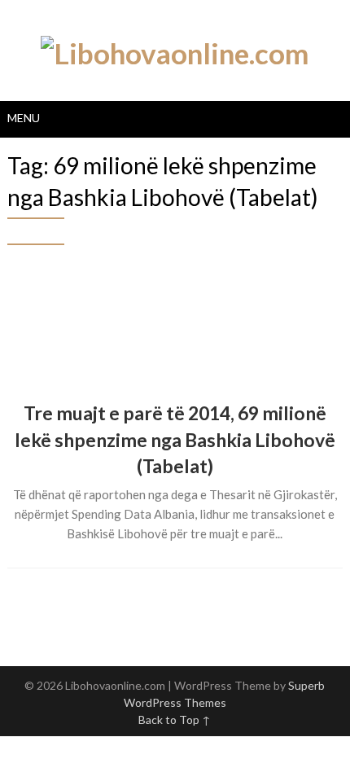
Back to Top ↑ (174, 719)
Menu (23, 118)
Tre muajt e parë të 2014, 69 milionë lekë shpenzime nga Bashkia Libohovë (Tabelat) (175, 438)
